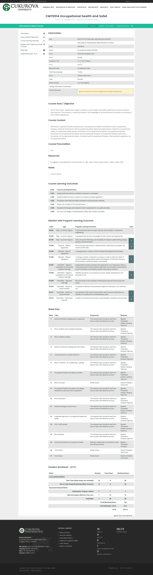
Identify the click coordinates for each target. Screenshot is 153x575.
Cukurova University (26, 1)
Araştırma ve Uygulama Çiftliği (69, 540)
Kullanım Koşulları (24, 570)
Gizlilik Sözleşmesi (36, 570)
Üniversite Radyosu (66, 535)
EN (128, 1)
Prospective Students (40, 1)
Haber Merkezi (64, 543)
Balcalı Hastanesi (65, 532)
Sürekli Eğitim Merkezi (66, 538)
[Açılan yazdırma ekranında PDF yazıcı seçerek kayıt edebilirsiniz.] (132, 26)
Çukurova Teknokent (66, 546)
